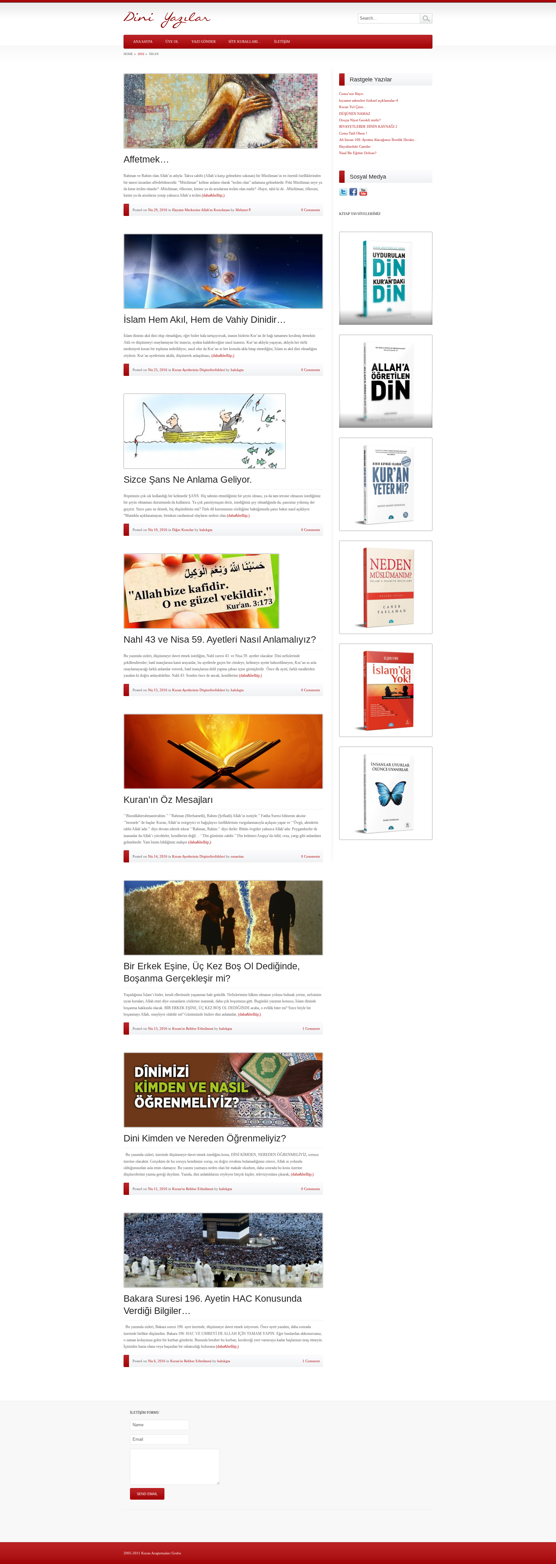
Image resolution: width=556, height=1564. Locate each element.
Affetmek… (146, 159)
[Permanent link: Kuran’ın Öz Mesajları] (223, 751)
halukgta (237, 370)
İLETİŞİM (282, 41)
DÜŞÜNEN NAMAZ (354, 114)
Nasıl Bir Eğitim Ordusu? (357, 153)
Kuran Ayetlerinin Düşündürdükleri (198, 370)
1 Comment (311, 1028)
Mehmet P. (243, 210)
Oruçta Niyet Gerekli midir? (360, 120)
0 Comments (310, 210)
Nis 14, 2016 (157, 856)
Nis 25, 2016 (157, 370)
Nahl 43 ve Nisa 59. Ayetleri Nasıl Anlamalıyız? (220, 639)
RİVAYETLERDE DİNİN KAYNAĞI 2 (368, 126)
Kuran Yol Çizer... (352, 107)
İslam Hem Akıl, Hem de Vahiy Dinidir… (205, 319)
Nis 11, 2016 (157, 1189)
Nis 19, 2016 (157, 530)
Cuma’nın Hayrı (351, 94)
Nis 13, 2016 (157, 1028)
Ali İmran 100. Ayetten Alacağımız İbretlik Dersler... (378, 140)
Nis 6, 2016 (156, 1361)
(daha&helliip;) (213, 195)
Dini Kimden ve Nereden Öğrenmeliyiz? (205, 1138)
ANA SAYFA (143, 41)
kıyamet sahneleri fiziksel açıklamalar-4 (368, 100)
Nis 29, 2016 (157, 210)
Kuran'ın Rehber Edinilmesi (192, 1028)
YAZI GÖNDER (203, 41)
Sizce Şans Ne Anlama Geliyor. (188, 479)
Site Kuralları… (244, 41)
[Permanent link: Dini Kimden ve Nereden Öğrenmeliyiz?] (223, 1090)
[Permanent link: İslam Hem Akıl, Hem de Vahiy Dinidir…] (223, 271)
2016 (141, 54)
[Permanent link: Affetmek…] (223, 111)
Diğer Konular (183, 530)
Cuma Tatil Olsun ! (353, 133)
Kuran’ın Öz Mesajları (168, 800)
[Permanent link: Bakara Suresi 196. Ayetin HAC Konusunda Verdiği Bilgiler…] (223, 1250)
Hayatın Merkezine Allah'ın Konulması (201, 210)
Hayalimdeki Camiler (355, 146)
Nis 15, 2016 (157, 690)
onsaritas (237, 856)
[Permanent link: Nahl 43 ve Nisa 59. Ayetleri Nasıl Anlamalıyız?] (223, 591)
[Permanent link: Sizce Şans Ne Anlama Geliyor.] (223, 431)
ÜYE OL (172, 41)
